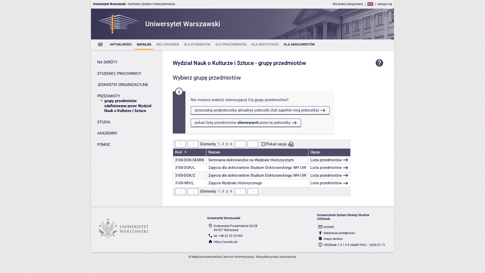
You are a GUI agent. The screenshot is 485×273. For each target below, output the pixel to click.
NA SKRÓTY (107, 62)
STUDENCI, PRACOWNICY (119, 73)
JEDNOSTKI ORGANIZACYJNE (122, 84)
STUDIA (103, 122)
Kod (179, 152)
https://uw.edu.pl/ (226, 242)
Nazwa (214, 152)
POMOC (103, 144)
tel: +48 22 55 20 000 (228, 236)
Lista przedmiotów (326, 160)
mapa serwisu (333, 239)
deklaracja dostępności (339, 233)
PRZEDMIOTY (108, 96)
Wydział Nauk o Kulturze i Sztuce (213, 63)
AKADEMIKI (107, 133)
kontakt (329, 227)
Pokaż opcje (276, 144)
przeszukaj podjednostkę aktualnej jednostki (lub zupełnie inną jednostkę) (257, 110)
